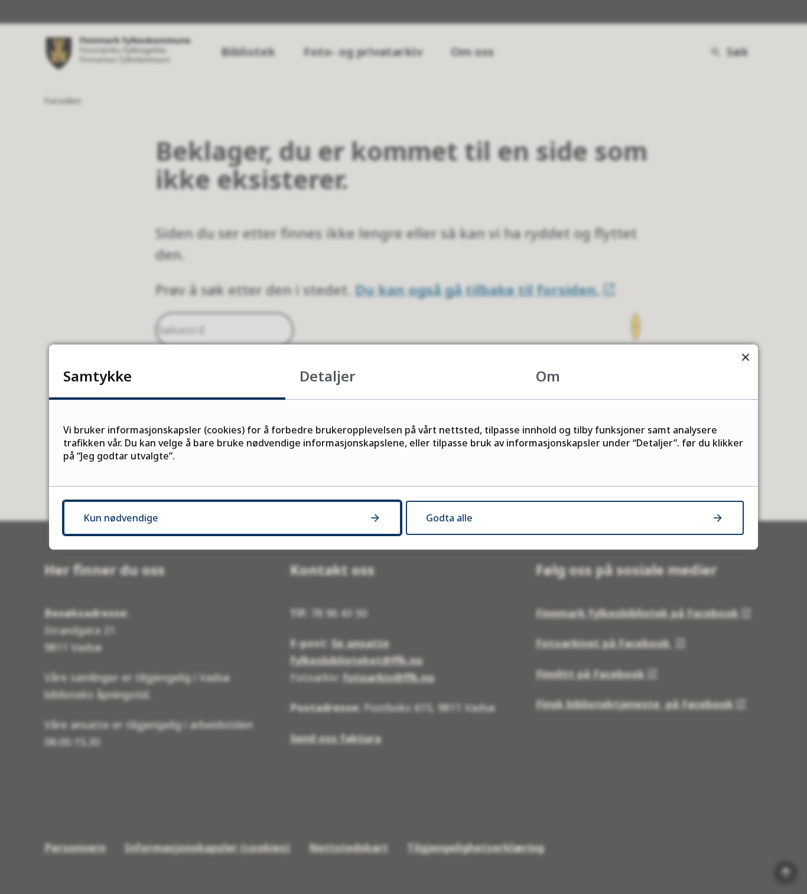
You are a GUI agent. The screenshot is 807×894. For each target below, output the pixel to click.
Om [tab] (548, 376)
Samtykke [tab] (97, 376)
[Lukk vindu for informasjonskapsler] (745, 357)
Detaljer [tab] (328, 376)
